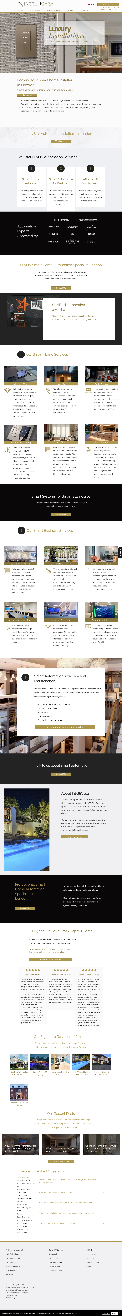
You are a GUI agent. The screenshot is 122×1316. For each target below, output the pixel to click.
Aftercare (9, 1274)
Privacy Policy (74, 1313)
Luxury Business (12, 1262)
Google (15, 1295)
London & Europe (28, 1287)
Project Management (14, 1266)
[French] (92, 4)
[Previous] (10, 43)
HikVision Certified (55, 1262)
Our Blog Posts (93, 1262)
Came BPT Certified (56, 1250)
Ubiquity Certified (55, 1270)
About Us (90, 1258)
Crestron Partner (55, 1258)
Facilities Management (14, 1250)
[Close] (120, 1313)
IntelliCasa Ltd (19, 1285)
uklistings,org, (25, 1292)
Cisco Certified (54, 1254)
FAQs (89, 1266)
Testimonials (10, 1270)
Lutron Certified (54, 1266)
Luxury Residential (13, 1258)
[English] (89, 4)
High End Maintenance (14, 1254)
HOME (89, 1250)
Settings (106, 1313)
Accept (114, 1313)
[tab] (26, 1177)
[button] (37, 10)
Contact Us (91, 1254)
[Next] (112, 43)
